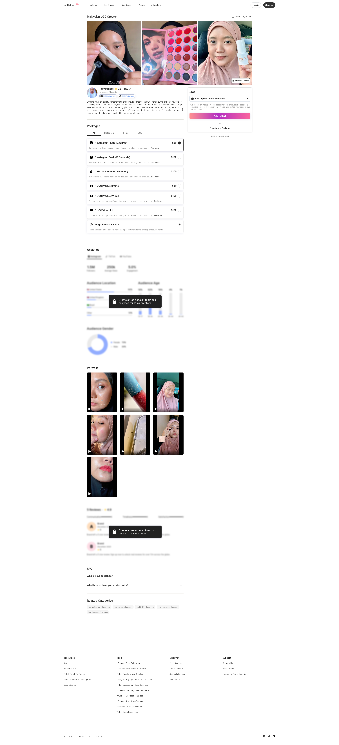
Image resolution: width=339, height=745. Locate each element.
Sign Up (269, 5)
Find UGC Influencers (145, 607)
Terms (90, 736)
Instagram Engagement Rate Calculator (134, 679)
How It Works (228, 668)
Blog (66, 663)
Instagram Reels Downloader (129, 707)
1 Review (127, 89)
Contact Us (227, 663)
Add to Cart (220, 116)
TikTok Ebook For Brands (74, 674)
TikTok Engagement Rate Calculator (133, 685)
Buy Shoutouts (176, 679)
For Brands (109, 5)
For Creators (155, 5)
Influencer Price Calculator (128, 663)
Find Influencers (177, 663)
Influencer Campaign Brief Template (133, 690)
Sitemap (99, 736)
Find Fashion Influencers (168, 607)
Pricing (142, 5)
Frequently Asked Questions (235, 674)
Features (93, 5)
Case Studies (70, 685)
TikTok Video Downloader (128, 712)
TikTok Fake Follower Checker (130, 674)
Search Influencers (178, 674)
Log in (256, 5)
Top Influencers (176, 668)
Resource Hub (70, 668)
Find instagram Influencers (99, 607)
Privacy (82, 736)
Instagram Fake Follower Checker (131, 668)
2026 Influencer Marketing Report (78, 679)
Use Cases (126, 5)
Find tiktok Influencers (123, 607)
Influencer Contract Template (130, 696)
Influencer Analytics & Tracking (130, 701)
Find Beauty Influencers (98, 612)
